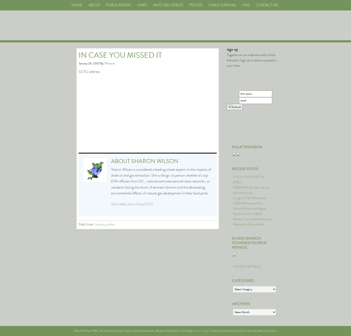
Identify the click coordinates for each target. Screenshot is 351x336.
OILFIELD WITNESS (247, 266)
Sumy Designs (203, 331)
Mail (114, 204)
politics (110, 224)
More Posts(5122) (140, 204)
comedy (100, 224)
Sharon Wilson (154, 161)
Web (122, 204)
